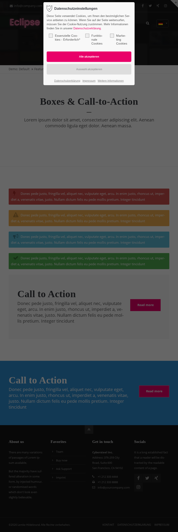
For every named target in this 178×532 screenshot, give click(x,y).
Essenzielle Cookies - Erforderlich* (67, 37)
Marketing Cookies (121, 39)
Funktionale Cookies (97, 39)
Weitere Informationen (111, 80)
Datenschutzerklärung (87, 28)
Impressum (89, 80)
